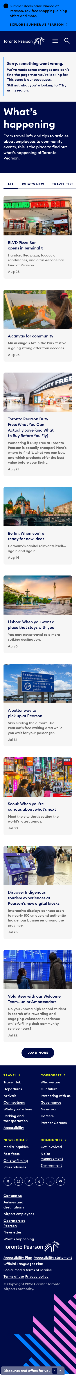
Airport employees (19, 1214)
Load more (37, 1053)
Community (52, 1140)
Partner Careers (54, 1122)
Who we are (50, 1082)
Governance (51, 1102)
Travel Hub (12, 1082)
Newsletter (12, 1232)
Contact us (13, 1195)
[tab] (11, 184)
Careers (47, 1116)
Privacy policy (36, 1276)
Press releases (15, 1167)
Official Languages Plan (23, 1264)
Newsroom (49, 1109)
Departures (13, 1089)
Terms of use (14, 1276)
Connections (14, 1102)
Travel (10, 1075)
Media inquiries (16, 1147)
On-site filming (16, 1160)
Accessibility (14, 1127)
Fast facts (12, 1153)
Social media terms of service (28, 1270)
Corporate (51, 1075)
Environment (51, 1165)
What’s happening (19, 1239)
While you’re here (18, 1109)
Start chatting (25, 25)
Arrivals (10, 1096)
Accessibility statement (53, 1257)
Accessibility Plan (18, 1257)
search (22, 90)
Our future (49, 1089)
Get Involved (51, 1147)
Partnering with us (55, 1096)
